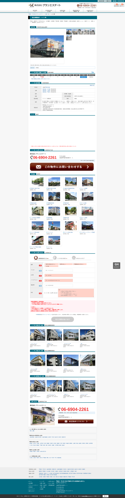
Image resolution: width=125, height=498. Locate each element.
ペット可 (42, 481)
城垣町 (37, 445)
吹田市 (49, 437)
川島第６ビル (49, 343)
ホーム (30, 481)
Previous (31, 46)
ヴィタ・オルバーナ (34, 343)
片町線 (48, 474)
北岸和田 (91, 443)
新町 (68, 471)
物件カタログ (32, 491)
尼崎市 (83, 469)
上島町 (74, 443)
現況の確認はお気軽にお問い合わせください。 (41, 78)
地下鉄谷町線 (56, 473)
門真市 (46, 87)
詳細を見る (83, 77)
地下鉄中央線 (79, 473)
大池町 (37, 443)
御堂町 (58, 443)
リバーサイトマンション (51, 394)
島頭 (77, 443)
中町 (61, 443)
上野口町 (42, 443)
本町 (45, 443)
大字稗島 (57, 445)
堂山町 (63, 445)
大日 (50, 457)
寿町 (49, 87)
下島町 (41, 445)
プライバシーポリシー (47, 314)
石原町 (51, 443)
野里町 (31, 443)
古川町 (34, 443)
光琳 (81, 343)
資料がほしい (63, 264)
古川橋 (48, 89)
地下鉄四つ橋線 (42, 474)
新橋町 (48, 443)
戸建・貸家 (32, 430)
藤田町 (40, 471)
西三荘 (44, 451)
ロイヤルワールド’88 (67, 343)
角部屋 (41, 489)
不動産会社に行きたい (79, 264)
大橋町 (53, 445)
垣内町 (49, 445)
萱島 (47, 457)
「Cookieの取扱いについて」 (86, 496)
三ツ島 (31, 445)
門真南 (31, 451)
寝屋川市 (64, 437)
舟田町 (83, 443)
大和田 (48, 90)
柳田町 (70, 443)
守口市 (53, 437)
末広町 (54, 443)
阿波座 (61, 476)
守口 (56, 457)
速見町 (80, 443)
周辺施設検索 (51, 485)
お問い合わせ (51, 481)
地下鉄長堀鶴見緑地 (64, 473)
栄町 (44, 445)
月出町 (34, 445)
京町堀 (64, 471)
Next (63, 46)
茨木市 (59, 437)
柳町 (60, 445)
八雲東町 (72, 471)
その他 (47, 266)
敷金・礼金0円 (43, 485)
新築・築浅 (42, 483)
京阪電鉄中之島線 (87, 473)
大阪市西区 (32, 437)
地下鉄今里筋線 (53, 474)
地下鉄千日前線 (72, 473)
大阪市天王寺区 (38, 437)
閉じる (105, 496)
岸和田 (87, 443)
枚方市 (56, 437)
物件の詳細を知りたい (50, 264)
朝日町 (64, 443)
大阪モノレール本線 (48, 473)
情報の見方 (92, 85)
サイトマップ (32, 489)
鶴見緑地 (59, 457)
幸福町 (67, 443)
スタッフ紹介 (51, 483)
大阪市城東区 (45, 437)
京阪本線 (44, 89)
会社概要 (31, 483)
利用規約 (39, 314)
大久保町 (48, 471)
